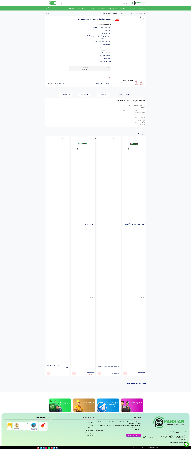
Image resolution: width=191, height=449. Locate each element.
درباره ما (91, 425)
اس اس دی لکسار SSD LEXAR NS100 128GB (133, 366)
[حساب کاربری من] (45, 2)
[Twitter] (54, 448)
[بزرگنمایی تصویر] (141, 17)
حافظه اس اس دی (129, 13)
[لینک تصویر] (132, 405)
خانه (144, 13)
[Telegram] (41, 448)
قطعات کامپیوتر (138, 13)
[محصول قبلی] (50, 14)
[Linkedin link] (50, 84)
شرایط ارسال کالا (89, 428)
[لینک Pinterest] (52, 84)
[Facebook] (57, 448)
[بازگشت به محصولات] (48, 14)
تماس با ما (90, 422)
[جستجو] (61, 3)
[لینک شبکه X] (54, 84)
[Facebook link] (56, 84)
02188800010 (99, 431)
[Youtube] (52, 448)
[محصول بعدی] (46, 14)
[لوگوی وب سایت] (138, 3)
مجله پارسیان (90, 435)
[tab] (124, 95)
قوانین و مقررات (89, 430)
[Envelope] (38, 448)
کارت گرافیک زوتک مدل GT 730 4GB (57, 224)
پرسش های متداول (88, 433)
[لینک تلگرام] (48, 84)
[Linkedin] (44, 448)
